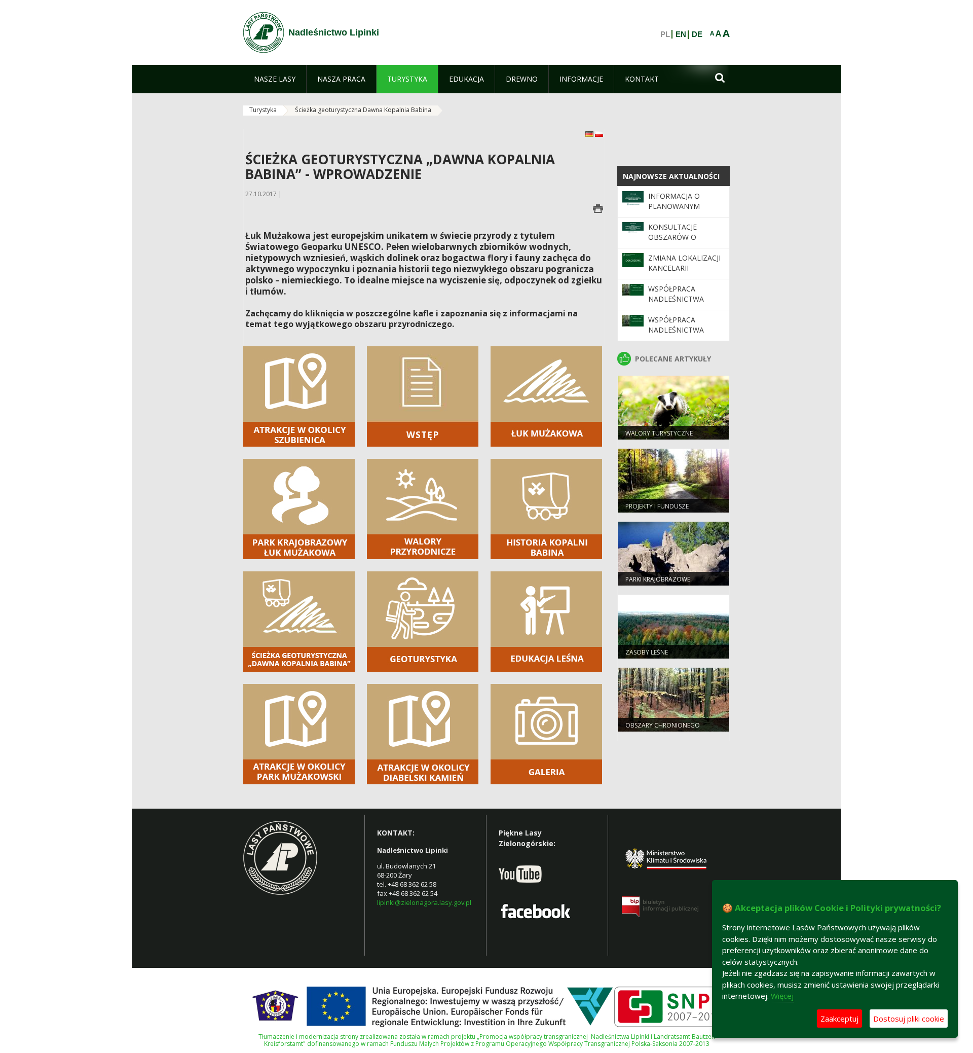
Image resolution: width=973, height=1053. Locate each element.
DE (697, 34)
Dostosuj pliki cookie (908, 1018)
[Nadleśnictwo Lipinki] (263, 32)
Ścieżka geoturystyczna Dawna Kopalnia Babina (363, 109)
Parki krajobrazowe (657, 579)
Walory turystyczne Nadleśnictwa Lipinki (659, 437)
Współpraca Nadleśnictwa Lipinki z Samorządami (676, 304)
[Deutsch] (590, 133)
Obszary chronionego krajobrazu (662, 729)
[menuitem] (274, 79)
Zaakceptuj (839, 1018)
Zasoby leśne (646, 652)
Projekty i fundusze (657, 506)
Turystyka (263, 109)
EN (681, 34)
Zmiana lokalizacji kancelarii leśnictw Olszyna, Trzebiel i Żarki (684, 273)
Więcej (782, 996)
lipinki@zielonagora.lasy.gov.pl (424, 902)
